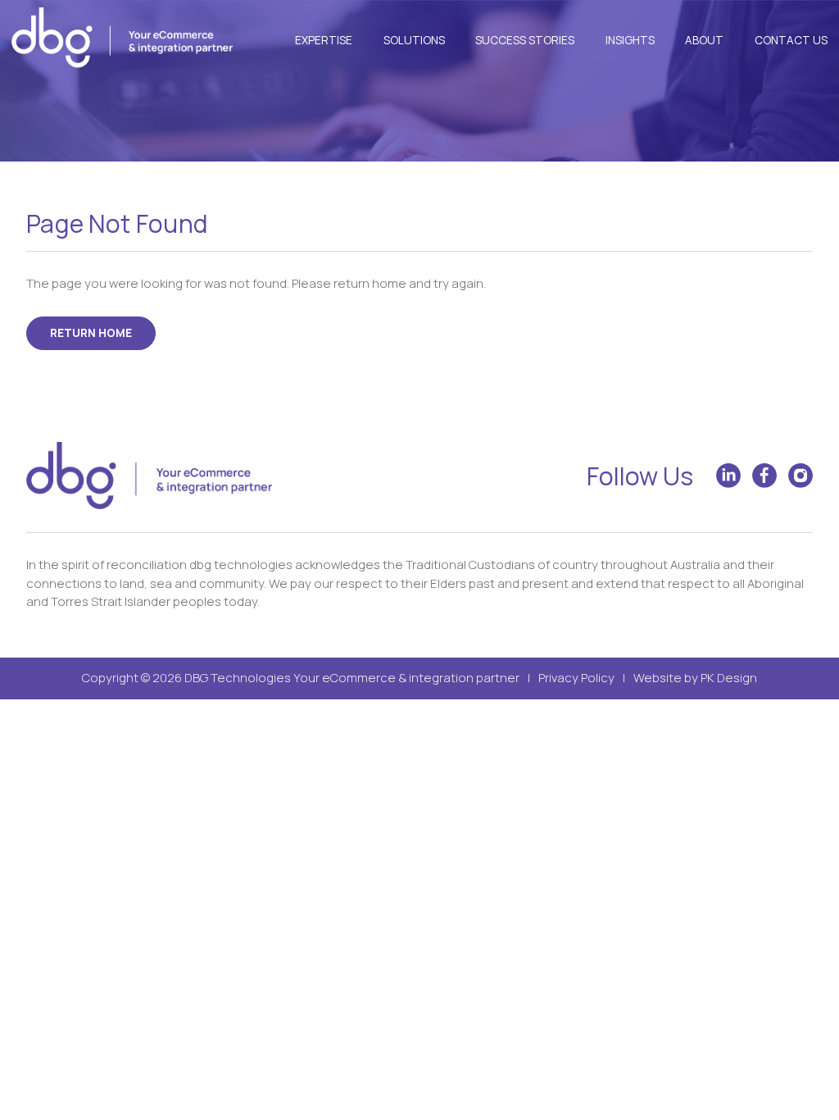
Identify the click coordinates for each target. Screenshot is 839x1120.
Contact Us (791, 40)
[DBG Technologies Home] (122, 40)
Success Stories (524, 40)
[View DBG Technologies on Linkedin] (728, 475)
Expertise (323, 40)
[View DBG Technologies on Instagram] (800, 475)
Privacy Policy (576, 677)
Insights (630, 40)
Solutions (414, 40)
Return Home (91, 333)
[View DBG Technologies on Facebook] (764, 475)
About (704, 40)
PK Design (729, 677)
